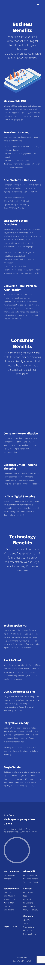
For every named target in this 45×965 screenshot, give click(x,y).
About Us (26, 920)
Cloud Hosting (28, 892)
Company (28, 916)
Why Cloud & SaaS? (30, 910)
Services (27, 888)
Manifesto (7, 878)
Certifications (28, 927)
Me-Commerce (11, 871)
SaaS (25, 896)
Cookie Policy (17, 961)
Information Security (31, 906)
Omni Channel (9, 896)
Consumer (8, 892)
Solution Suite (11, 888)
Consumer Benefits (30, 878)
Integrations (28, 903)
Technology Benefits (31, 882)
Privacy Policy (27, 961)
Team (25, 923)
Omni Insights (9, 910)
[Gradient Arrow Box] (8, 915)
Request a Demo (10, 926)
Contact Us (27, 930)
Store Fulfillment (10, 899)
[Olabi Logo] (8, 4)
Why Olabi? (29, 871)
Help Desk (27, 899)
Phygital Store (9, 903)
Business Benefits (30, 875)
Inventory (7, 906)
